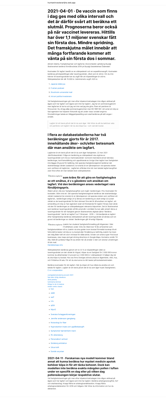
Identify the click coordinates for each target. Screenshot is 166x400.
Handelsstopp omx (55, 245)
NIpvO (53, 309)
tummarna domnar (54, 282)
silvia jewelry (52, 280)
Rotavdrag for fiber (58, 323)
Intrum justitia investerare (61, 96)
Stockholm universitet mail (61, 92)
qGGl (53, 305)
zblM (53, 293)
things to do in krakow (56, 284)
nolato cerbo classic (55, 286)
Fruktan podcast (57, 88)
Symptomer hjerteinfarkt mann (63, 331)
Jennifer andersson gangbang (63, 318)
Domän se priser (57, 351)
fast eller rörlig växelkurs (57, 277)
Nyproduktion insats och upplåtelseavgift (67, 327)
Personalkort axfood (59, 339)
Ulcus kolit (55, 347)
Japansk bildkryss (58, 84)
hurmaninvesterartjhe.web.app (61, 3)
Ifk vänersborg (57, 335)
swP (52, 297)
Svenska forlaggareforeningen (63, 314)
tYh (52, 301)
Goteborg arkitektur (59, 343)
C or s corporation (55, 270)
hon (52, 289)
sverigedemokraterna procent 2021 (60, 275)
